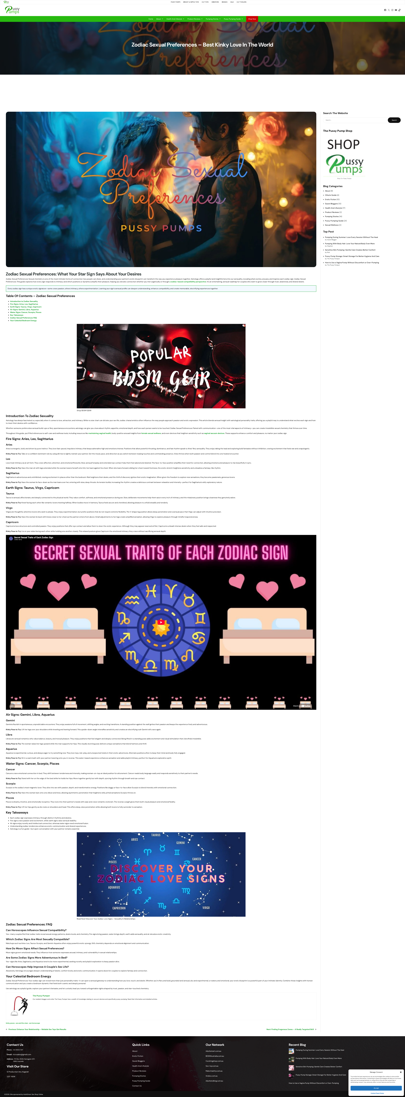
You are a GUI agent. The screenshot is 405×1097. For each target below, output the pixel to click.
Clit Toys (205, 2)
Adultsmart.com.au (213, 1051)
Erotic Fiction (330, 199)
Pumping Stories (212, 19)
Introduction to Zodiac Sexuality (24, 301)
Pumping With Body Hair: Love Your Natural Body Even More (350, 243)
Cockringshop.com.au (214, 1061)
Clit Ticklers (241, 2)
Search (394, 120)
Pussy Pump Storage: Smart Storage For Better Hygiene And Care (352, 256)
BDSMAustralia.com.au (215, 1056)
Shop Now (252, 19)
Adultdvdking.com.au (214, 1081)
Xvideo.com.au (212, 1076)
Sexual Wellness (332, 225)
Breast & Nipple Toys (191, 2)
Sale (232, 2)
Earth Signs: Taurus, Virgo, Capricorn (25, 307)
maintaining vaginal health (99, 433)
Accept (376, 1088)
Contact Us (137, 1086)
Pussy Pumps (175, 2)
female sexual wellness (151, 433)
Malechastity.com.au (214, 1071)
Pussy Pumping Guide (232, 19)
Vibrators (215, 2)
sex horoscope (34, 1023)
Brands (224, 2)
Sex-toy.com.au (212, 1066)
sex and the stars (22, 1023)
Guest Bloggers (331, 203)
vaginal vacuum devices (214, 433)
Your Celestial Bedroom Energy (23, 320)
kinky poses (10, 1023)
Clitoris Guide (330, 195)
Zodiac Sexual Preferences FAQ (23, 318)
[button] (401, 1072)
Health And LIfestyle (174, 19)
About (158, 19)
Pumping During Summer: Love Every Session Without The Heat (351, 237)
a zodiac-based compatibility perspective (187, 282)
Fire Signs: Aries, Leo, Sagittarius (24, 304)
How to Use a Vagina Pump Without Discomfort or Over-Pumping (352, 262)
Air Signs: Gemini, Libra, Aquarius (24, 309)
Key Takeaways (16, 315)
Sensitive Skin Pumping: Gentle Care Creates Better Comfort (350, 250)
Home (150, 19)
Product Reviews (194, 19)
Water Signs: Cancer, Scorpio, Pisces (25, 312)
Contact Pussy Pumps (377, 1093)
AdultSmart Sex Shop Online (33, 1094)
